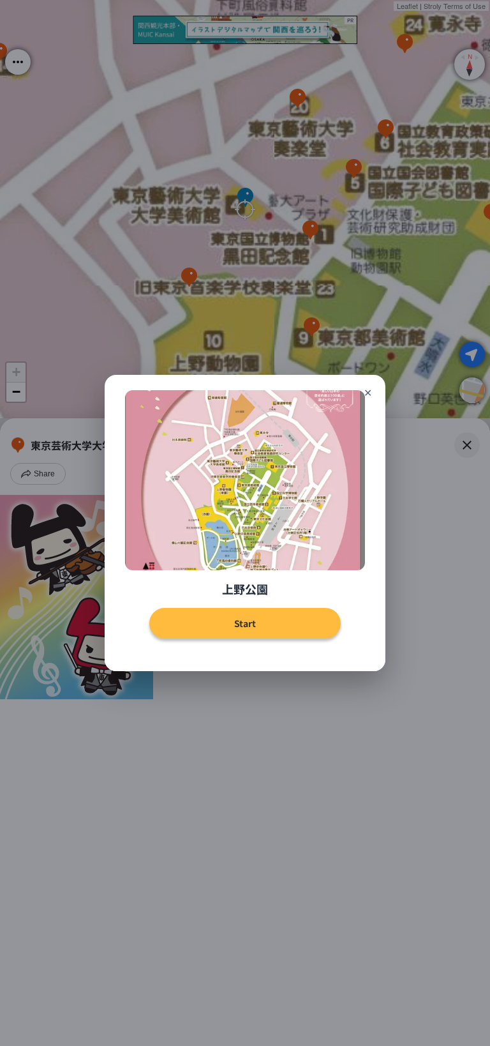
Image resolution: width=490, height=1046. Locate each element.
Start (245, 623)
